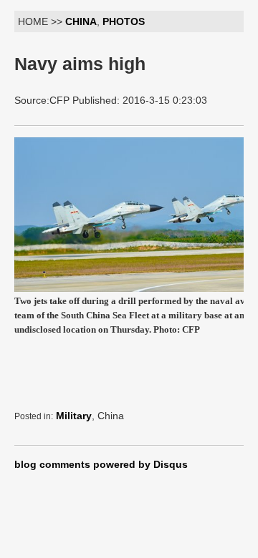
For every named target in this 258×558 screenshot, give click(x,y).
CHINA (81, 21)
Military (74, 415)
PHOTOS (123, 21)
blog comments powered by (101, 464)
